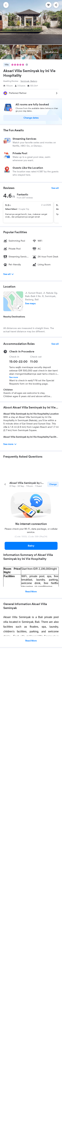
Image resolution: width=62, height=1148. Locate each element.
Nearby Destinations (14, 316)
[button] (13, 301)
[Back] (6, 5)
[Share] (56, 5)
